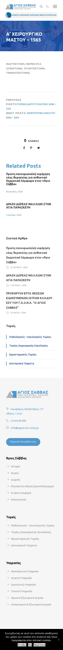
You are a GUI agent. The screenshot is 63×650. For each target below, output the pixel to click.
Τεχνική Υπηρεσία (21, 591)
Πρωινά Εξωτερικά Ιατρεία (27, 597)
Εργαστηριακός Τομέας (22, 354)
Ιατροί (15, 473)
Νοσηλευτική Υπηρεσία (25, 571)
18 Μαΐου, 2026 (18, 313)
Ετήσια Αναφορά (21, 492)
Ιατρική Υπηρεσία (21, 577)
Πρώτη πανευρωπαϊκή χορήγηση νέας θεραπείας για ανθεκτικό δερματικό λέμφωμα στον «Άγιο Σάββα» (28, 179)
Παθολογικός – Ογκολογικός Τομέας (30, 337)
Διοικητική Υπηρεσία (23, 584)
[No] (58, 639)
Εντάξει (22, 645)
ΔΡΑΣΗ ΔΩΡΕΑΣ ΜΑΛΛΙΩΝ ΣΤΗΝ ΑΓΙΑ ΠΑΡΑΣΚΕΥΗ (28, 206)
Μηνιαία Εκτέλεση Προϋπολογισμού (32, 486)
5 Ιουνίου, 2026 (13, 215)
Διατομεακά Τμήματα (21, 363)
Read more (39, 645)
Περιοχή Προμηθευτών (23, 441)
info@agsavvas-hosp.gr (24, 427)
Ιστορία (15, 466)
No (30, 645)
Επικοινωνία (18, 499)
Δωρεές (15, 479)
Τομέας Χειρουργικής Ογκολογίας (28, 345)
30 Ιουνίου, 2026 (14, 191)
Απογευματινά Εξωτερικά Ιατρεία (31, 604)
